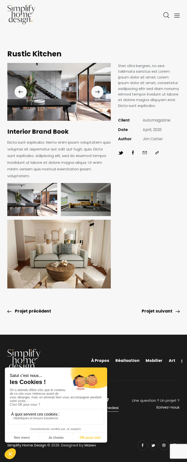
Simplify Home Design (26, 445)
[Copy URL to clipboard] (157, 152)
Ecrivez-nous (168, 407)
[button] (21, 92)
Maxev (90, 445)
